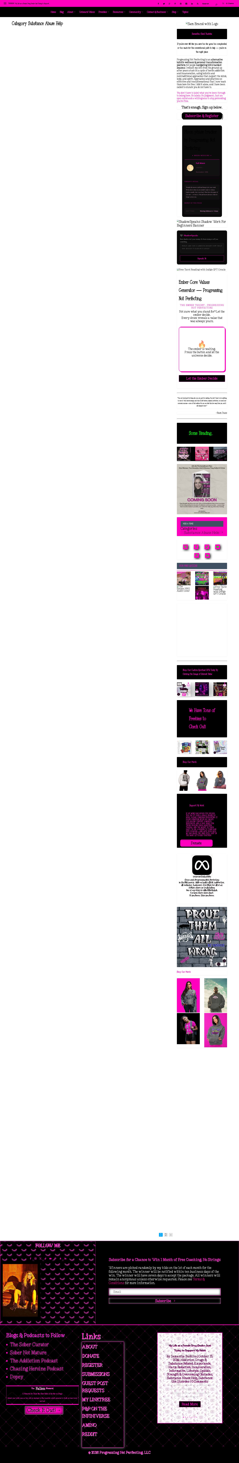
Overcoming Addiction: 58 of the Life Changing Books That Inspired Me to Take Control (131, 609)
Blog (62, 11)
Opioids (46, 98)
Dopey (17, 1187)
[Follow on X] (40, 1068)
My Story (80, 275)
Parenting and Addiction (59, 404)
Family (53, 402)
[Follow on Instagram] (185, 547)
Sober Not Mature (28, 1163)
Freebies (103, 11)
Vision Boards (50, 212)
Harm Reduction (22, 98)
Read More (23, 121)
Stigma (109, 420)
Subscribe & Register (202, 116)
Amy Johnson (30, 402)
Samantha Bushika (33, 96)
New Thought (71, 207)
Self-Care (32, 278)
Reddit (89, 1244)
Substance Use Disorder (25, 155)
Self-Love (42, 278)
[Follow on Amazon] (60, 1068)
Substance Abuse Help (62, 98)
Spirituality (58, 209)
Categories (189, 529)
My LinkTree (96, 1209)
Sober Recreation (35, 209)
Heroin (110, 166)
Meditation (70, 275)
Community (135, 11)
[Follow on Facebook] (196, 547)
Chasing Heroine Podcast (37, 1179)
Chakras (60, 337)
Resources (118, 11)
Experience (61, 204)
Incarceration (140, 51)
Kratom (53, 514)
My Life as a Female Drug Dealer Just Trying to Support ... (32, 3)
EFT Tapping (156, 233)
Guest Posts (47, 565)
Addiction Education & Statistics (71, 96)
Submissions (96, 1184)
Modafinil (71, 565)
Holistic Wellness (22, 207)
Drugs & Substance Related (67, 512)
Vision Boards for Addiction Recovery (44, 197)
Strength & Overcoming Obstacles (121, 53)
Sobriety (59, 153)
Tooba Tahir (112, 517)
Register (92, 1174)
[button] (179, 628)
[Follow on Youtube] (217, 547)
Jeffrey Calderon (32, 512)
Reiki (82, 340)
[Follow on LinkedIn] (207, 555)
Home (53, 11)
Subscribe (226, 1457)
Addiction (143, 48)
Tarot (17, 212)
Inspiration (102, 626)
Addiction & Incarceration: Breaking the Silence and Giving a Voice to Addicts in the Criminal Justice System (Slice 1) (132, 400)
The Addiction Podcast (34, 1170)
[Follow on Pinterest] (196, 555)
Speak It (202, 258)
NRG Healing (73, 340)
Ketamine (137, 519)
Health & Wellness (77, 204)
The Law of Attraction (31, 212)
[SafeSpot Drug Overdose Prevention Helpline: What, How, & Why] (134, 116)
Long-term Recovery (54, 207)
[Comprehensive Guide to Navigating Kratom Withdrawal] (51, 467)
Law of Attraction (45, 153)
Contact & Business (156, 11)
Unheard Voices (87, 11)
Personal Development (149, 626)
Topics (185, 11)
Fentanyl (138, 163)
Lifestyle (59, 275)
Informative (36, 98)
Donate (90, 1165)
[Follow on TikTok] (207, 547)
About (70, 11)
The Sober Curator (29, 1154)
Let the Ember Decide (202, 378)
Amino (89, 1235)
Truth (53, 345)
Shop (174, 11)
